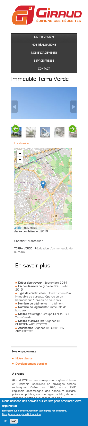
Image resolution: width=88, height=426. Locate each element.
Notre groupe (44, 36)
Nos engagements (44, 52)
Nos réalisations (44, 44)
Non (13, 421)
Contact (44, 68)
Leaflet (17, 227)
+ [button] (20, 153)
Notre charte (24, 358)
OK (5, 421)
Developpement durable (31, 363)
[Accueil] (47, 7)
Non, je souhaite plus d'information (21, 414)
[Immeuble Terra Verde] (43, 184)
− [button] (20, 159)
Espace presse (44, 60)
